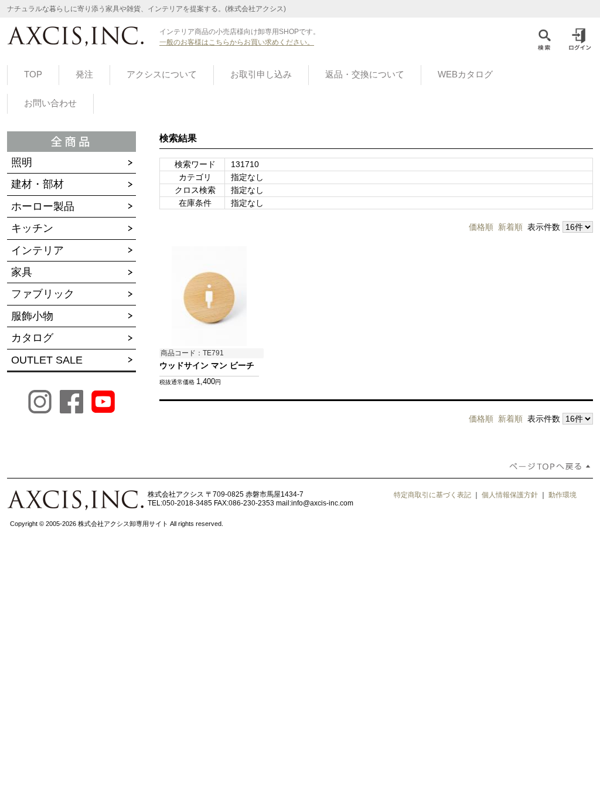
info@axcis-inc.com (322, 503)
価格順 (481, 227)
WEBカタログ (465, 74)
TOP (33, 74)
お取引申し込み (261, 74)
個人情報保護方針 (510, 495)
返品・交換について (364, 74)
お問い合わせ (50, 103)
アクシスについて (162, 74)
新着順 (510, 227)
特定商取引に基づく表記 (432, 495)
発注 (84, 74)
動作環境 (562, 495)
